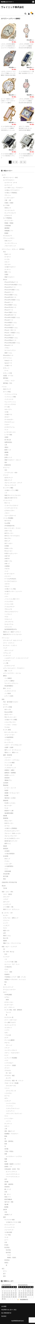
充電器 (6, 274)
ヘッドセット (8, 614)
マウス (6, 616)
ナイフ (6, 1055)
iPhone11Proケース (10, 287)
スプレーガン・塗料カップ (10, 918)
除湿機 (6, 795)
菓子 (4, 1273)
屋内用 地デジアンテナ (10, 841)
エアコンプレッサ (11, 1090)
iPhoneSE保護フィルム (11, 327)
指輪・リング (8, 670)
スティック (9, 1045)
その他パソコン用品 (10, 589)
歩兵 (5, 1179)
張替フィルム (7, 935)
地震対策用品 (8, 442)
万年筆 (5, 888)
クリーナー (7, 576)
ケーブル (7, 259)
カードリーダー (8, 220)
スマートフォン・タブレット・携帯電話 (13, 249)
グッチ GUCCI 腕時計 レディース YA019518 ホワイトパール (26, 155)
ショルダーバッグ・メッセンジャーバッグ (16, 658)
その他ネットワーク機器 (11, 490)
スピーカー (7, 264)
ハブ (5, 493)
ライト (6, 1116)
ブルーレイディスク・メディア (13, 482)
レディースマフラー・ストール (12, 673)
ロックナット (8, 1123)
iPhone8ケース (8, 320)
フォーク (8, 1012)
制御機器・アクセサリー (11, 1133)
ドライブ (5, 475)
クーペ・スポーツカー (10, 1020)
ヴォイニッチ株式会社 (12, 7)
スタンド (7, 262)
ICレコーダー (8, 805)
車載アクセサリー (9, 277)
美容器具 (7, 777)
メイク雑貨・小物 (8, 907)
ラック (6, 429)
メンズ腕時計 (8, 678)
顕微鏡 (6, 233)
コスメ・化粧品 (7, 894)
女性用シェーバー (9, 775)
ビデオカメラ (8, 215)
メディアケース (8, 621)
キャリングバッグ (8, 987)
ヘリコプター (8, 1093)
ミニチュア (7, 1101)
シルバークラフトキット (13, 1174)
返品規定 (3, 1316)
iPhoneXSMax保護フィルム (12, 342)
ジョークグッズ (8, 1229)
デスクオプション (9, 422)
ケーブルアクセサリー (10, 581)
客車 (5, 1144)
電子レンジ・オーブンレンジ (12, 750)
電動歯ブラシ (8, 780)
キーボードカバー (9, 573)
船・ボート (7, 1194)
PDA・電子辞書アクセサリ (10, 702)
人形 (5, 1128)
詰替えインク (8, 457)
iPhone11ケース (9, 292)
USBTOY (7, 558)
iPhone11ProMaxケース (11, 282)
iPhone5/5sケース (8, 355)
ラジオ (6, 808)
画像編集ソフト (8, 230)
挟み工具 (5, 938)
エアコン (5, 704)
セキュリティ (8, 409)
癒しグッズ (7, 1189)
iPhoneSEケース (9, 325)
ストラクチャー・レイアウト (14, 1156)
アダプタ (7, 568)
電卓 (5, 462)
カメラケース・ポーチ (10, 182)
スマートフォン (7, 358)
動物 (5, 1136)
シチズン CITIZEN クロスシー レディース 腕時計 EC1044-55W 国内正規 (26, 100)
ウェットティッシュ (10, 402)
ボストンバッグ (8, 650)
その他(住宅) (8, 967)
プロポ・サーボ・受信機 (11, 1083)
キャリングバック (9, 1224)
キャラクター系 (8, 1017)
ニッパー (5, 923)
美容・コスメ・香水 (7, 891)
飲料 (4, 1276)
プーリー (7, 1068)
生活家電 (5, 856)
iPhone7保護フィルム (10, 312)
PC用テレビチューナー (11, 553)
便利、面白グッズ (9, 1131)
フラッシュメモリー (8, 238)
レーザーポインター (10, 432)
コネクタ (7, 584)
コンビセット (8, 1027)
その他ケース (8, 365)
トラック (7, 1047)
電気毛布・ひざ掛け (10, 798)
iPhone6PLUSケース (10, 297)
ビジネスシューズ (9, 665)
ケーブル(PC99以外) (10, 578)
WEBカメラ (7, 208)
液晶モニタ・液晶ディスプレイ (12, 632)
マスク (9, 1255)
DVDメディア (8, 480)
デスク (6, 969)
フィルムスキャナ (9, 606)
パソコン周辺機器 (8, 518)
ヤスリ (5, 928)
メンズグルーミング (10, 767)
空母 (5, 1192)
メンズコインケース (10, 691)
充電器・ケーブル (8, 375)
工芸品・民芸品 (8, 1151)
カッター (5, 915)
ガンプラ (8, 1078)
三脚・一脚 (7, 200)
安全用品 (8, 1250)
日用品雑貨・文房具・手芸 (12, 1169)
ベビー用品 (7, 1235)
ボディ (6, 1098)
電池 (4, 879)
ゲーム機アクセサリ (10, 1022)
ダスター (7, 417)
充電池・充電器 (8, 203)
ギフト (5, 1271)
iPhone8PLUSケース (10, 315)
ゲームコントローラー (9, 989)
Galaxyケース (8, 360)
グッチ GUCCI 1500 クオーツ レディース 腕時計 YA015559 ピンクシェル (8, 128)
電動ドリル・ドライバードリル (12, 943)
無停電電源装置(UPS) (10, 629)
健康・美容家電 (7, 755)
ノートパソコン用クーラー (12, 599)
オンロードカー (8, 1004)
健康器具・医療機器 (10, 772)
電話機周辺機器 (8, 813)
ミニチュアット (10, 1111)
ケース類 (7, 407)
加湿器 (6, 790)
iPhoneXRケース (9, 335)
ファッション (5, 638)
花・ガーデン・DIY (7, 913)
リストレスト (8, 627)
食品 (3, 1268)
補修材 (5, 940)
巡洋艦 (6, 1149)
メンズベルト (7, 660)
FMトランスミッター (10, 717)
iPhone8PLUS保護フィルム (12, 317)
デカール (7, 1042)
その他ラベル (8, 414)
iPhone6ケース (8, 302)
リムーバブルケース (10, 515)
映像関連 (5, 818)
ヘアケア (5, 899)
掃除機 (5, 815)
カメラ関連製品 (7, 218)
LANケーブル (8, 530)
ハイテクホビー (8, 1063)
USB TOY (7, 556)
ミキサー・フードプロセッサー (13, 745)
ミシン (6, 868)
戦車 (5, 1161)
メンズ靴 (5, 663)
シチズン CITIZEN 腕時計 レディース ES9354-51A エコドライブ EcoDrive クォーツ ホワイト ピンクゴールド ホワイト (8, 47)
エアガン (7, 997)
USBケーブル (8, 561)
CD (4, 949)
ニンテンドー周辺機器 (10, 1058)
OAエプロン (7, 538)
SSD (5, 470)
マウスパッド (8, 619)
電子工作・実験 (8, 1202)
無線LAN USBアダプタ (10, 498)
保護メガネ (6, 930)
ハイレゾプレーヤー (10, 722)
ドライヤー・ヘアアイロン (12, 760)
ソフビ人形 (7, 1035)
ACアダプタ (7, 520)
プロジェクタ (8, 609)
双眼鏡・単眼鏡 (8, 223)
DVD (5, 954)
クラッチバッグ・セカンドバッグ (12, 640)
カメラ (4, 175)
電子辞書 (5, 876)
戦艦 (5, 1159)
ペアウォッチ (7, 653)
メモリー (7, 513)
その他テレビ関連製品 (10, 828)
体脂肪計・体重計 (9, 770)
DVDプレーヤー (8, 823)
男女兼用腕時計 (8, 686)
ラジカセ (7, 727)
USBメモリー (8, 240)
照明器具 (5, 848)
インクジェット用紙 (10, 396)
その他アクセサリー (10, 267)
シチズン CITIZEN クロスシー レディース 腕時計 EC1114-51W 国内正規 (26, 45)
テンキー (7, 594)
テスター (7, 424)
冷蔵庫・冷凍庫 (8, 747)
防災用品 (7, 1247)
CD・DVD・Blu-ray (8, 951)
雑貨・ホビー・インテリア (9, 946)
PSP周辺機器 (8, 994)
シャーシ (8, 1121)
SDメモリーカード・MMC (10, 177)
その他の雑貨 (8, 1232)
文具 (5, 1242)
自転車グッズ (8, 1214)
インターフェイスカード (11, 505)
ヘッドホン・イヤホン (10, 724)
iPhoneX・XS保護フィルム (12, 332)
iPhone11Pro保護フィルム (11, 289)
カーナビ (7, 826)
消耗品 (6, 447)
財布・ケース (7, 688)
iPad (4, 251)
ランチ (6, 1237)
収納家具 (7, 974)
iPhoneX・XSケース (10, 330)
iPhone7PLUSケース (10, 307)
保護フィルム (8, 353)
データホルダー (8, 419)
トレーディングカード (10, 1050)
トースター (7, 740)
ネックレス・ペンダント (10, 645)
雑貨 (4, 1217)
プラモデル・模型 (9, 1075)
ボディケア (6, 902)
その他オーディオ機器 (10, 719)
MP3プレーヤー (8, 533)
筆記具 (4, 885)
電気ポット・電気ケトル (11, 752)
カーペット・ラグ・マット (12, 964)
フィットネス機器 (9, 762)
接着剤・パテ (8, 1166)
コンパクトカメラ (9, 210)
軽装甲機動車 (8, 1199)
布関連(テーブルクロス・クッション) (14, 979)
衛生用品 (8, 1252)
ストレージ (6, 467)
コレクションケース (10, 1025)
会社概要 (3, 1306)
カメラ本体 (6, 205)
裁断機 (6, 452)
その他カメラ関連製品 (10, 192)
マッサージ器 (8, 765)
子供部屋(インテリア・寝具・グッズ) (14, 977)
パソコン (4, 386)
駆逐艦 (6, 1207)
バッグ (5, 648)
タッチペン (7, 269)
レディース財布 (8, 696)
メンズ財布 (7, 693)
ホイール (7, 1095)
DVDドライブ (7, 389)
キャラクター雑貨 (9, 1219)
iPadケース (7, 254)
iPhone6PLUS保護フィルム (12, 299)
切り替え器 (7, 439)
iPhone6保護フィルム (10, 305)
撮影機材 (7, 228)
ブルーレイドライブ (10, 485)
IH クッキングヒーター (10, 732)
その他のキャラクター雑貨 (13, 1222)
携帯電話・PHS (7, 383)
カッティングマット (11, 1171)
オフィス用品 (7, 391)
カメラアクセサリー (8, 180)
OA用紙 (6, 546)
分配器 (6, 437)
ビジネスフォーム (9, 427)
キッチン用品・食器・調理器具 (13, 1010)
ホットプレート (8, 742)
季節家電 (5, 785)
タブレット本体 (7, 373)
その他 (6, 412)
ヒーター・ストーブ (10, 788)
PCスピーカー (8, 551)
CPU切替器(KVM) (9, 525)
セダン (6, 1032)
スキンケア (6, 896)
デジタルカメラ (7, 235)
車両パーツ (7, 1197)
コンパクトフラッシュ (10, 243)
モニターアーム (8, 624)
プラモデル (7, 1070)
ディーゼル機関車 (9, 1040)
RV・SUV (8, 1073)
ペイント (7, 1088)
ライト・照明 (8, 972)
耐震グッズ (7, 450)
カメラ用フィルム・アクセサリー (13, 187)
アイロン (7, 861)
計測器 (6, 455)
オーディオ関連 (7, 707)
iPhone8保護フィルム (10, 322)
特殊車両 (7, 1186)
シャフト (7, 1030)
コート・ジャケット (8, 643)
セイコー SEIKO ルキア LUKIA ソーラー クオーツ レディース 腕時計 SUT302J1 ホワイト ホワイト (8, 102)
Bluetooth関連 (8, 712)
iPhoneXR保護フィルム (11, 337)
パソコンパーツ (7, 500)
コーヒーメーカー (9, 734)
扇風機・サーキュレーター (12, 793)
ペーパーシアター (11, 1103)
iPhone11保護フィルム (10, 294)
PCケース (7, 503)
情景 (5, 1154)
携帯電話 (5, 378)
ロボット (7, 1126)
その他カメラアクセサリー (12, 190)
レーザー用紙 (8, 434)
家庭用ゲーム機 (8, 810)
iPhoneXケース (8, 345)
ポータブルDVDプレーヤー (12, 838)
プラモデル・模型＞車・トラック (13, 1080)
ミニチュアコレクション (13, 1108)
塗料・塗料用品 (8, 1141)
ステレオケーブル (11, 1085)
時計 (5, 982)
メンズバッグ (7, 655)
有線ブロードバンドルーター (12, 495)
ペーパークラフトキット (13, 1176)
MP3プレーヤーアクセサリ (12, 535)
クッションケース (9, 1227)
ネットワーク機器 (8, 487)
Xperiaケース (8, 363)
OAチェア (7, 541)
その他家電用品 (8, 866)
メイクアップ (7, 904)
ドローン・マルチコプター (12, 1052)
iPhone (5, 279)
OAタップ (7, 858)
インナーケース (8, 399)
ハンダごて (6, 925)
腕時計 (5, 675)
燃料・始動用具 (8, 1184)
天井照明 (5, 783)
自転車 (5, 1209)
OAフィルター (8, 543)
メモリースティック (10, 245)
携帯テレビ (7, 843)
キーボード (7, 257)
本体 (5, 1212)
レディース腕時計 (9, 681)
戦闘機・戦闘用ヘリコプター (12, 1164)
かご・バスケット (9, 1007)
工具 (5, 444)
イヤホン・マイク (9, 380)
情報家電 (5, 800)
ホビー (5, 992)
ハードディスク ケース (10, 508)
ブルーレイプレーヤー (10, 836)
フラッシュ (7, 195)
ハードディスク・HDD (10, 472)
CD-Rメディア (8, 477)
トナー (6, 596)
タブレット (6, 368)
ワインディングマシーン (11, 683)
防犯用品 (7, 1260)
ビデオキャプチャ (9, 510)
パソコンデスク (8, 601)
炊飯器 (5, 846)
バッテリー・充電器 (10, 1065)
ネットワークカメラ (10, 213)
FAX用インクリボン (10, 803)
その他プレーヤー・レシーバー (13, 591)
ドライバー (6, 920)
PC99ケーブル (8, 548)
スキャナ (7, 586)
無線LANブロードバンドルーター (12, 634)
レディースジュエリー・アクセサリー (13, 668)
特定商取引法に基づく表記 (8, 1309)
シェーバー (7, 757)
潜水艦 (6, 1181)
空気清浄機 (6, 874)
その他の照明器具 (9, 853)
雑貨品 (6, 1262)
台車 (4, 933)
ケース (6, 370)
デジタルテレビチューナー (12, 831)
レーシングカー (8, 1118)
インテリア (6, 956)
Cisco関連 (7, 523)
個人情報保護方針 (6, 1313)
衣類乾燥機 (7, 871)
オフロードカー (8, 1002)
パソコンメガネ (8, 604)
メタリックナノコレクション (14, 1113)
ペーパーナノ (9, 1106)
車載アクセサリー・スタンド (12, 460)
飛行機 (6, 1204)
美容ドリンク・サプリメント (11, 909)
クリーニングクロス (10, 404)
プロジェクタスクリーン (11, 611)
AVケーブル (7, 709)
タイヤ (6, 1037)
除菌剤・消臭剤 (11, 1257)
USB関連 (7, 566)
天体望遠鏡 (7, 225)
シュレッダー (8, 863)
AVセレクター (8, 820)
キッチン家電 (7, 729)
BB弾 (7, 999)
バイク (6, 1060)
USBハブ (7, 563)
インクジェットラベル (10, 394)
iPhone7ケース (8, 310)
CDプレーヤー (8, 714)
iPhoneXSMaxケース (10, 340)
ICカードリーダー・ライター (12, 528)
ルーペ (6, 1240)
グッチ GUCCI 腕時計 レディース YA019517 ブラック (8, 155)
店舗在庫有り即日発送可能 (9, 882)
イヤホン (7, 348)
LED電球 (6, 851)
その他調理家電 (8, 737)
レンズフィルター (9, 197)
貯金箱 (6, 1245)
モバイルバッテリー (10, 350)
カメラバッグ (8, 185)
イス (5, 959)
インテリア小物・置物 (10, 961)
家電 (3, 699)
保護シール (7, 272)
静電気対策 (7, 465)
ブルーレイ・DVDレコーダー (12, 833)
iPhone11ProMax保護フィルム (13, 284)
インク (6, 571)
